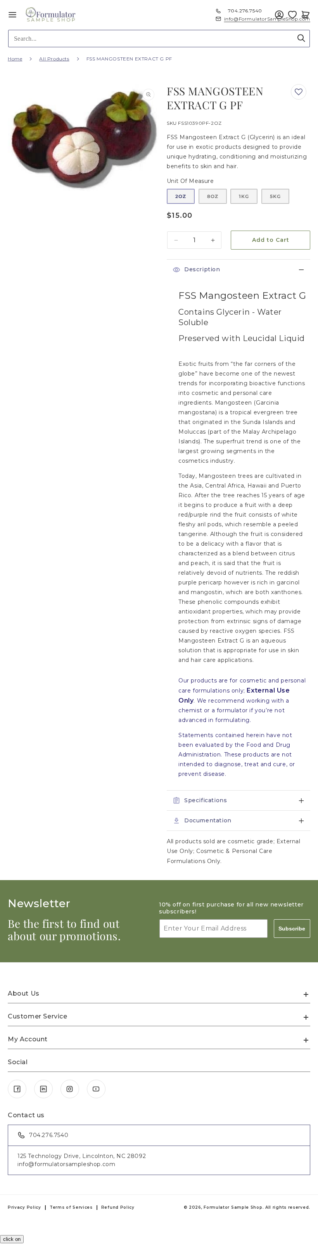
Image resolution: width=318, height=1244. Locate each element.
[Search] (301, 38)
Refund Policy (118, 1207)
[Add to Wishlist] (292, 14)
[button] (305, 14)
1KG (244, 196)
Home (15, 59)
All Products (54, 59)
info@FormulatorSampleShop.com (267, 19)
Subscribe (291, 928)
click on (12, 1239)
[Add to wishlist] (298, 92)
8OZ (212, 196)
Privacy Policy (24, 1207)
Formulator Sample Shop (233, 1207)
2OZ (180, 196)
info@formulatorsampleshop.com (66, 1164)
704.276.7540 (245, 11)
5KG (275, 196)
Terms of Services (71, 1207)
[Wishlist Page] (292, 14)
